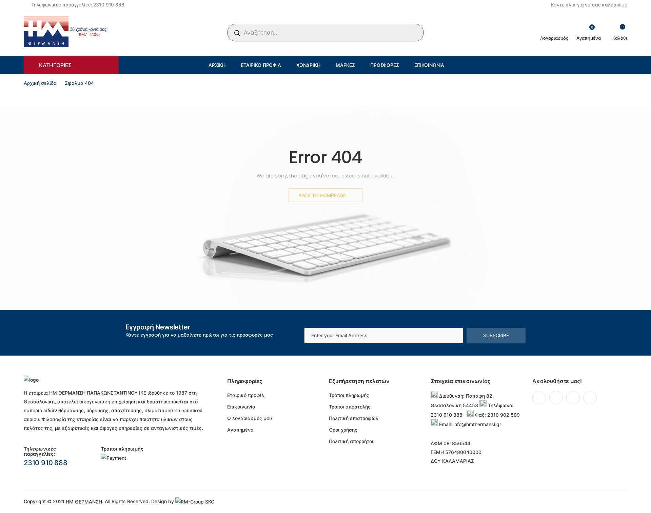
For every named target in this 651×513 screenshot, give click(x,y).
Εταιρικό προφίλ (261, 65)
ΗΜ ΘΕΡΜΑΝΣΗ (84, 502)
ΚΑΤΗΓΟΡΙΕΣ (55, 65)
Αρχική (217, 65)
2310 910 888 (45, 463)
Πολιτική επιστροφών (353, 418)
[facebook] (539, 397)
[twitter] (556, 397)
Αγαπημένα (240, 430)
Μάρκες (345, 65)
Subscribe (496, 335)
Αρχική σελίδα (40, 83)
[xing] (590, 397)
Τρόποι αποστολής (350, 407)
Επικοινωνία (429, 65)
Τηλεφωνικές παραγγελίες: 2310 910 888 (77, 4)
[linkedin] (573, 397)
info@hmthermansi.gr (477, 424)
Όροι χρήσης (343, 430)
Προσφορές (384, 65)
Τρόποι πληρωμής (349, 395)
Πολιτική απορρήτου (352, 441)
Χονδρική (308, 65)
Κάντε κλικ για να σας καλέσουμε (589, 4)
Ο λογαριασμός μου (249, 418)
